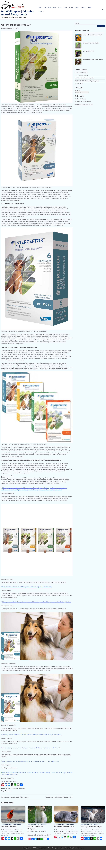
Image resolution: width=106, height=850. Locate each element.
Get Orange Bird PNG (9, 827)
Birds (76, 7)
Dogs (60, 7)
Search (77, 23)
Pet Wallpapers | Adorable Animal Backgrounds (17, 13)
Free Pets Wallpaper (50, 7)
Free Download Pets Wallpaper (16, 788)
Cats (65, 7)
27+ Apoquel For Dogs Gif (81, 72)
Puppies (83, 7)
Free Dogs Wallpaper (80, 99)
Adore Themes (79, 848)
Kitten (71, 7)
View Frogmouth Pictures (81, 75)
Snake (89, 7)
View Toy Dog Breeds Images (91, 827)
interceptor (9, 791)
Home (40, 7)
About (40, 11)
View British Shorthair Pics (64, 827)
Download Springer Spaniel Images (93, 59)
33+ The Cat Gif (78, 83)
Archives (77, 90)
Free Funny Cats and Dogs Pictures (84, 104)
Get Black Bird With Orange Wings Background (87, 81)
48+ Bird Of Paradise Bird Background (84, 78)
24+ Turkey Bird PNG (88, 51)
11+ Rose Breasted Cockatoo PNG (92, 35)
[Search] (103, 9)
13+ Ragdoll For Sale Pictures (91, 43)
